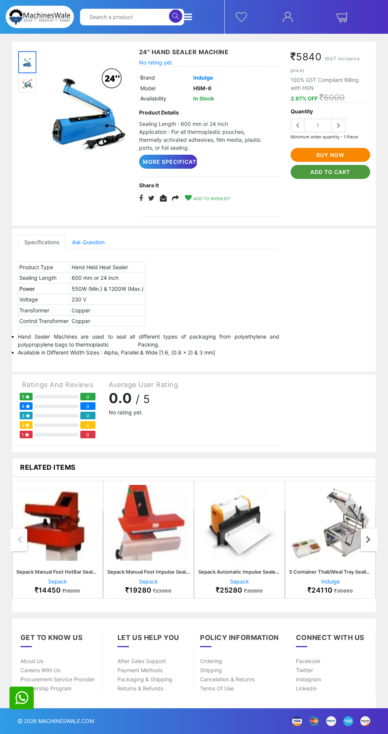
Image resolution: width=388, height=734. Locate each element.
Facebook (308, 661)
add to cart (330, 172)
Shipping (211, 670)
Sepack (57, 581)
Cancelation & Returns (227, 679)
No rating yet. (156, 62)
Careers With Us (40, 670)
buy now (330, 155)
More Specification (170, 161)
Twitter (304, 670)
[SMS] (163, 198)
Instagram (308, 679)
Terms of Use (217, 688)
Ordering (211, 661)
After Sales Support (141, 661)
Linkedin (306, 688)
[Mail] (175, 198)
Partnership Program (46, 688)
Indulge (203, 77)
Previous (19, 540)
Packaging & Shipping (144, 679)
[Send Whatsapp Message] (21, 698)
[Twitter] (151, 198)
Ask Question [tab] (88, 242)
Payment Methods (140, 670)
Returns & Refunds (140, 688)
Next (368, 540)
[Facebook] (141, 198)
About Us (31, 661)
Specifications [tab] (41, 242)
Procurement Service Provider (57, 679)
